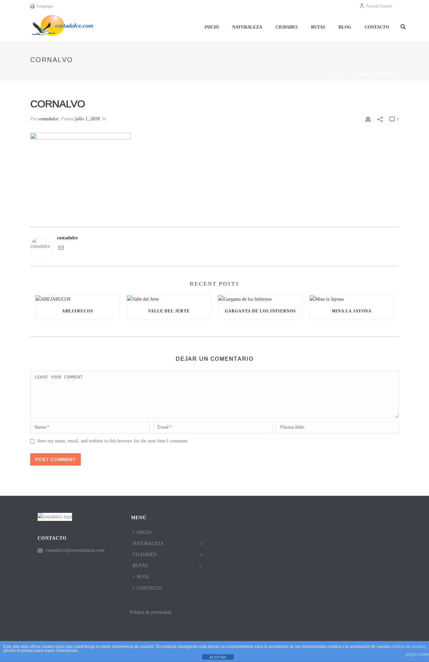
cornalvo (358, 74)
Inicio (336, 74)
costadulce (48, 118)
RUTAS (318, 26)
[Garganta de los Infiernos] (260, 299)
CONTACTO (377, 26)
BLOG (345, 26)
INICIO (211, 26)
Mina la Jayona (352, 311)
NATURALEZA (247, 26)
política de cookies (408, 646)
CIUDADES (286, 26)
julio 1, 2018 (87, 118)
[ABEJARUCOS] (78, 299)
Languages (45, 6)
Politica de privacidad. (151, 612)
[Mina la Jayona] (352, 299)
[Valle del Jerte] (169, 299)
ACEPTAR (217, 657)
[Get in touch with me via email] (61, 248)
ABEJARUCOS (77, 311)
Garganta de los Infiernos (260, 311)
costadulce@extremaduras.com (75, 550)
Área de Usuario (379, 6)
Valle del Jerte (169, 311)
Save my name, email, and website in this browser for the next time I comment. (113, 440)
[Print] (368, 119)
